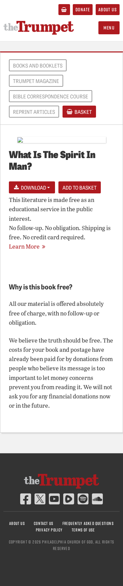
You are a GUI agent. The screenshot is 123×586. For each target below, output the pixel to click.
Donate (83, 9)
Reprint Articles (34, 111)
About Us (107, 9)
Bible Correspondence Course (50, 96)
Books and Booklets (38, 65)
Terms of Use (83, 530)
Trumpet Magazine (36, 80)
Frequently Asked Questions (88, 523)
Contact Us (43, 523)
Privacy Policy (49, 530)
